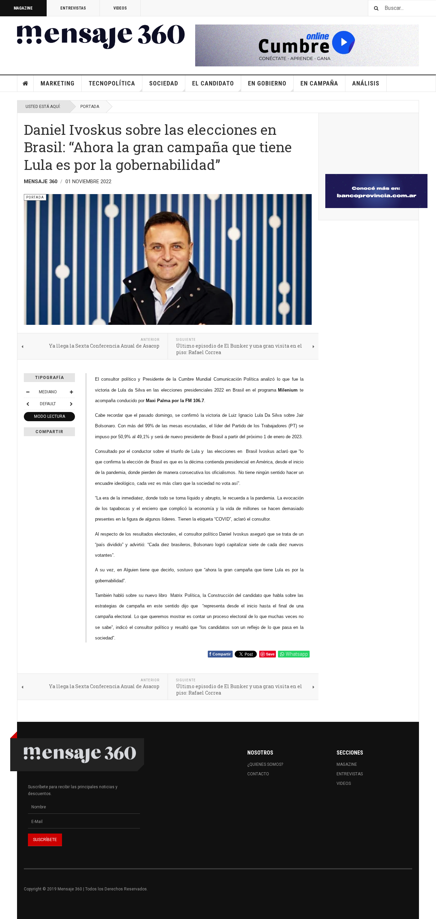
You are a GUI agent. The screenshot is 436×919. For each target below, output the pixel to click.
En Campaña (319, 83)
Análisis (365, 83)
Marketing (58, 83)
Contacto (258, 774)
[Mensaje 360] (101, 37)
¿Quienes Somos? (265, 764)
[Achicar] (27, 392)
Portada (89, 106)
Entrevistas (73, 8)
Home (25, 83)
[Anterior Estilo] (27, 404)
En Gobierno (267, 83)
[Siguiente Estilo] (71, 404)
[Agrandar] (71, 392)
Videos (120, 8)
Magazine (23, 8)
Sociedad (163, 83)
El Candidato (213, 83)
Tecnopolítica (112, 83)
